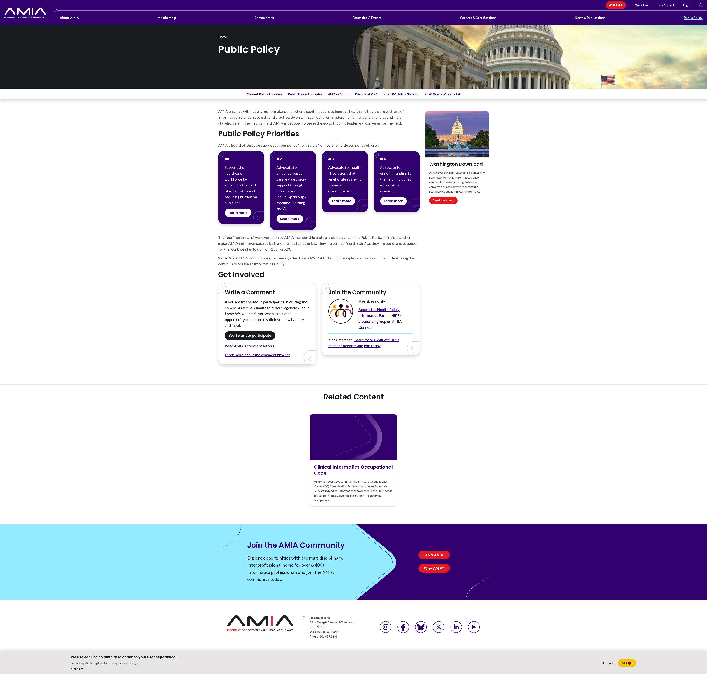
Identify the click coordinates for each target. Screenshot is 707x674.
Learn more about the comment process (257, 354)
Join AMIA (615, 5)
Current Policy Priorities (264, 94)
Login (686, 5)
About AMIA (69, 18)
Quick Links (642, 5)
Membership (166, 18)
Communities (264, 18)
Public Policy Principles (305, 94)
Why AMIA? (434, 568)
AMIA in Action (338, 94)
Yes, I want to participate (250, 335)
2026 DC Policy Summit (401, 94)
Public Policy (693, 18)
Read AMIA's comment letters (249, 346)
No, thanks (608, 663)
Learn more (238, 212)
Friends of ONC (366, 94)
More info (77, 668)
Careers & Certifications (478, 18)
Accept (627, 663)
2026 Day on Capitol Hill (442, 94)
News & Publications (590, 18)
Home (222, 37)
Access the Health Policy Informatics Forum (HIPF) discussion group (379, 315)
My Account (666, 5)
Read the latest (443, 200)
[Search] (701, 5)
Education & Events (367, 18)
